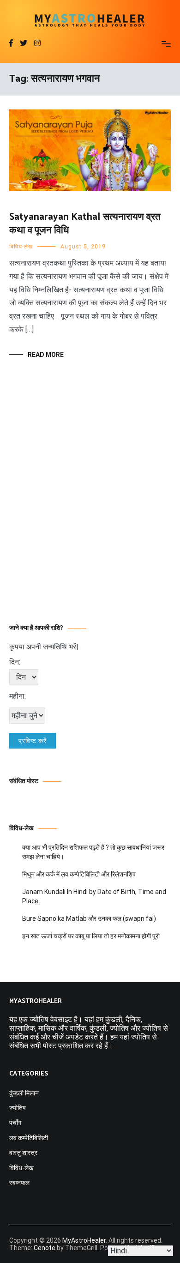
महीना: (17, 696)
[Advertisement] (90, 505)
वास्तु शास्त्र (23, 1152)
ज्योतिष (17, 1108)
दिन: (14, 662)
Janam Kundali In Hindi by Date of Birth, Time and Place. (94, 896)
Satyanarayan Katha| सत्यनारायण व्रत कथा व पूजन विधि (85, 223)
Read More (46, 354)
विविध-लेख (21, 246)
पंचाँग (15, 1122)
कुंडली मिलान (24, 1093)
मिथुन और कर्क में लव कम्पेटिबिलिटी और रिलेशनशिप (79, 874)
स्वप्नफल (19, 1182)
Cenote (44, 1247)
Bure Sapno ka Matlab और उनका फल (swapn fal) (89, 918)
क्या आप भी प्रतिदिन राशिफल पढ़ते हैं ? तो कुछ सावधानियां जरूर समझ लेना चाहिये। (93, 852)
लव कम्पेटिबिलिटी (28, 1138)
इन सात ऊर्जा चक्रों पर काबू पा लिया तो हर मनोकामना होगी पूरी (91, 936)
